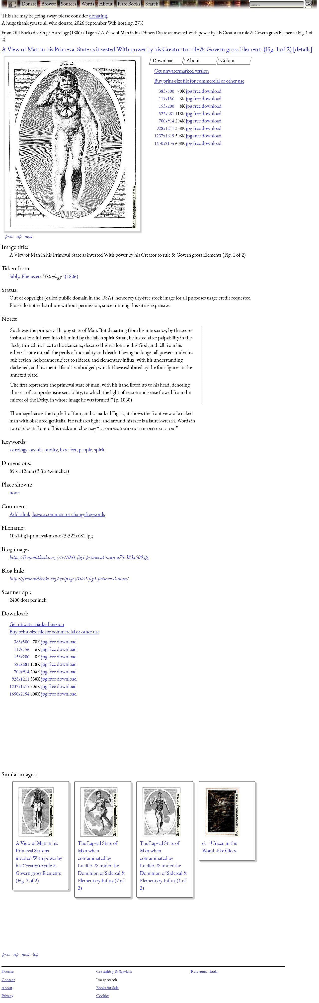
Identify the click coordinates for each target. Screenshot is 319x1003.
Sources (68, 3)
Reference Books (204, 971)
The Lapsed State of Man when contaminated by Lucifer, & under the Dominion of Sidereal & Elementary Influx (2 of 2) (101, 865)
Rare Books (129, 3)
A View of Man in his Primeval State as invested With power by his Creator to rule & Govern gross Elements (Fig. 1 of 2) (146, 49)
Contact (8, 979)
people (85, 449)
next (28, 236)
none (14, 492)
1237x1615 (164, 136)
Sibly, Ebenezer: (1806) (43, 276)
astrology (18, 449)
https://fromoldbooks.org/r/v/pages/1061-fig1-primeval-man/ (68, 578)
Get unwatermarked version (181, 70)
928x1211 (165, 128)
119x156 (166, 98)
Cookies (102, 995)
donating (98, 15)
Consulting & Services (114, 971)
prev (9, 236)
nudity (51, 449)
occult (35, 449)
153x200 (166, 106)
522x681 (166, 113)
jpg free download (204, 91)
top (35, 954)
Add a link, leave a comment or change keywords (57, 514)
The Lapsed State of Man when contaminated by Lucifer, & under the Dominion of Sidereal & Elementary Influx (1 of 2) (163, 865)
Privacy (7, 995)
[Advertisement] (190, 188)
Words (87, 3)
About (106, 3)
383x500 (166, 91)
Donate (28, 3)
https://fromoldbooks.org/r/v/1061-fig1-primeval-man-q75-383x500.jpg (79, 557)
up (18, 236)
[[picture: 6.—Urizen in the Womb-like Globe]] (227, 812)
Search (152, 3)
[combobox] (276, 4)
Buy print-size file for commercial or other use (199, 80)
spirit (99, 449)
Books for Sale (107, 987)
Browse (48, 3)
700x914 (166, 121)
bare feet (68, 449)
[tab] (166, 61)
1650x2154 (164, 143)
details (302, 49)
